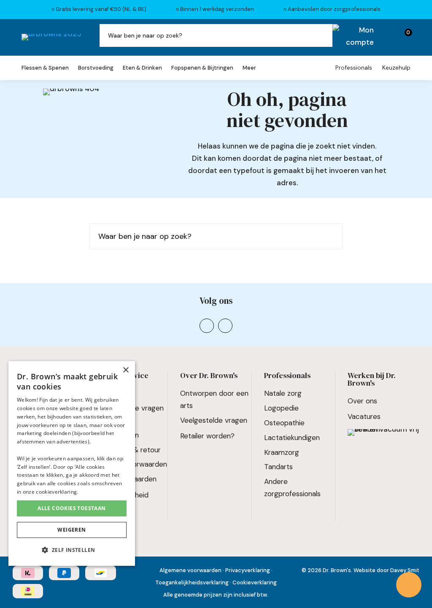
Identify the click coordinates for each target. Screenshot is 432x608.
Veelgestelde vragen (213, 420)
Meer (249, 68)
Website (364, 570)
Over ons (362, 400)
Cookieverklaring (254, 582)
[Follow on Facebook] (225, 326)
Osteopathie (284, 422)
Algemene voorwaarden (190, 570)
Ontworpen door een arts (214, 399)
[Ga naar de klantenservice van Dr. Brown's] (408, 584)
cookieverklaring (56, 491)
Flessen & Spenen (45, 68)
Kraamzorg (281, 452)
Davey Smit (404, 570)
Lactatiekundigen (292, 437)
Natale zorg (283, 393)
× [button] (125, 370)
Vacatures (364, 416)
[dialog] (71, 463)
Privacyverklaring (247, 570)
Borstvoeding (95, 68)
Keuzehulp (396, 67)
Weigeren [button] (71, 529)
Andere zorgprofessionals (292, 487)
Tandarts (278, 466)
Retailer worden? (207, 435)
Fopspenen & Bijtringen (202, 68)
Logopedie (281, 408)
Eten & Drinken (142, 68)
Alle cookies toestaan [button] (71, 508)
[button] (72, 550)
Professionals (353, 67)
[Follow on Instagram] (207, 326)
